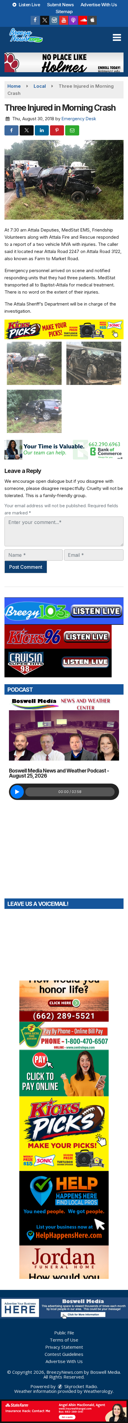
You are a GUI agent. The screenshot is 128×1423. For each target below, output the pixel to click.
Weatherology (98, 1391)
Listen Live (29, 4)
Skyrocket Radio (80, 1386)
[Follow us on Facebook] (35, 20)
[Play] (17, 791)
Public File (64, 1333)
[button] (117, 37)
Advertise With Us (99, 4)
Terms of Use (64, 1340)
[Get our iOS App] (92, 20)
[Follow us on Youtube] (63, 20)
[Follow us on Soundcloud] (82, 20)
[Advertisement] (64, 62)
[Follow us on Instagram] (54, 20)
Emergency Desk (79, 118)
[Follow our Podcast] (73, 20)
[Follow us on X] (44, 20)
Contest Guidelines (64, 1354)
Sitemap (64, 11)
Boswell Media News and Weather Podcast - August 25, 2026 (59, 773)
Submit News (60, 4)
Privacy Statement (64, 1347)
